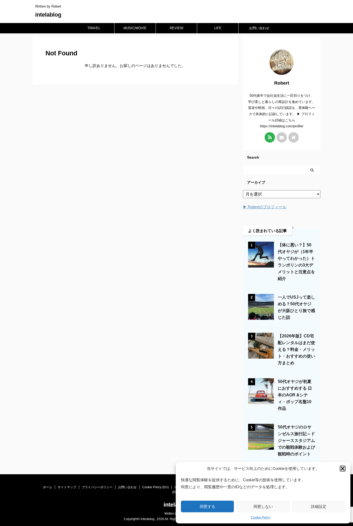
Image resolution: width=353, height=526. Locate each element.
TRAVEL (93, 28)
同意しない (263, 506)
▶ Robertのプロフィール (264, 207)
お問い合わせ (259, 28)
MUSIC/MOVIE (135, 28)
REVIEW (176, 28)
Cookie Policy (260, 517)
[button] (342, 468)
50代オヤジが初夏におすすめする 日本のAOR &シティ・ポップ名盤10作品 (295, 395)
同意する (207, 506)
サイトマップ (67, 487)
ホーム (47, 487)
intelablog (48, 14)
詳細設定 (318, 506)
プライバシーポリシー (97, 487)
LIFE (217, 28)
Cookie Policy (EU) (155, 487)
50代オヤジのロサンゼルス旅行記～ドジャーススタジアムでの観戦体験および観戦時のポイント (296, 440)
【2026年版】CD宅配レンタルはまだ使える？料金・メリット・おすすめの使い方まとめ (296, 349)
